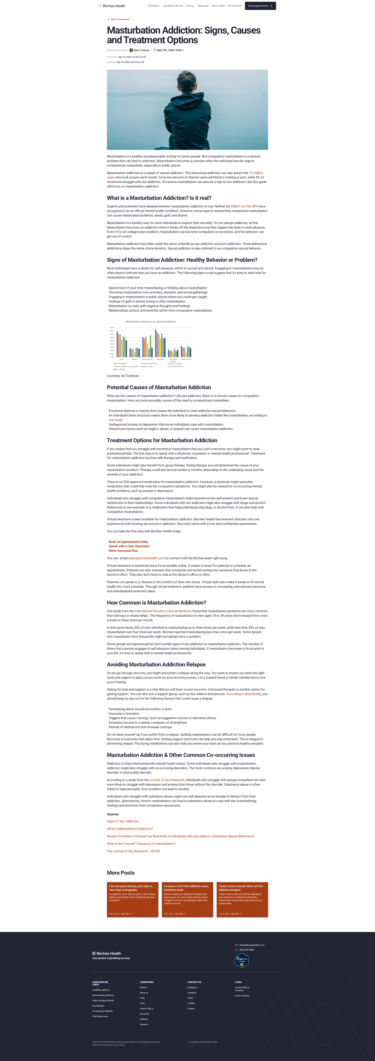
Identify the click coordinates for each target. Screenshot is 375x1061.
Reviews (143, 987)
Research (144, 1024)
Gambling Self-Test (173, 5)
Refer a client (218, 5)
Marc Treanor (141, 50)
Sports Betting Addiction (103, 995)
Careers (191, 1008)
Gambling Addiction (101, 990)
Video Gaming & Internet (103, 1000)
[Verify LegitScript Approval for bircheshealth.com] (242, 960)
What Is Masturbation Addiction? (130, 829)
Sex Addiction (98, 1006)
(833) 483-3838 (247, 949)
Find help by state (100, 1016)
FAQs (142, 998)
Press (142, 1003)
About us (144, 993)
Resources (203, 5)
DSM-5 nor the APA (244, 206)
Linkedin (191, 1003)
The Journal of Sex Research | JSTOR (133, 851)
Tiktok (190, 998)
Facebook (192, 993)
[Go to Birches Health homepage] (112, 5)
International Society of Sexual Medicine (163, 611)
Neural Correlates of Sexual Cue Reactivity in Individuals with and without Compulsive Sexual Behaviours (180, 836)
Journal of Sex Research (167, 780)
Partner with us (147, 1008)
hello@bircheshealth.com (146, 558)
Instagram (192, 987)
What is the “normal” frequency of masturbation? (141, 844)
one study (115, 420)
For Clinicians (235, 5)
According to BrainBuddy (243, 694)
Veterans (144, 1019)
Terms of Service (242, 995)
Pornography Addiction (102, 1011)
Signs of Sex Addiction (123, 821)
